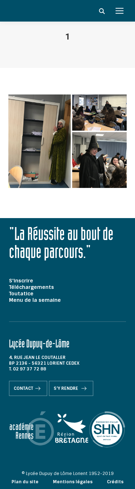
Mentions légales (73, 482)
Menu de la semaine (35, 300)
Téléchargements (31, 287)
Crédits (115, 482)
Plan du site (25, 482)
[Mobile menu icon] (119, 10)
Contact (23, 388)
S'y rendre (66, 388)
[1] (67, 141)
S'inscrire (21, 280)
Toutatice (21, 293)
